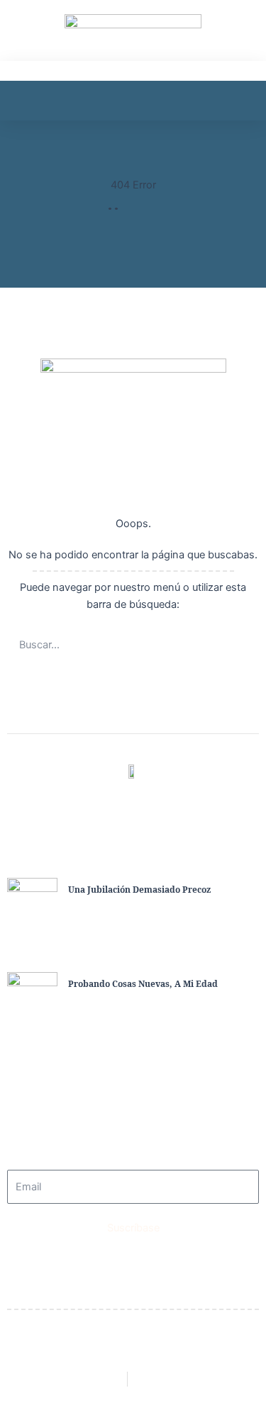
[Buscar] (241, 644)
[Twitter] (118, 804)
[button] (20, 90)
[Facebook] (86, 804)
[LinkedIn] (149, 804)
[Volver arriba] (248, 1385)
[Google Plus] (180, 804)
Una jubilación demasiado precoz (139, 890)
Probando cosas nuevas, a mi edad (143, 984)
